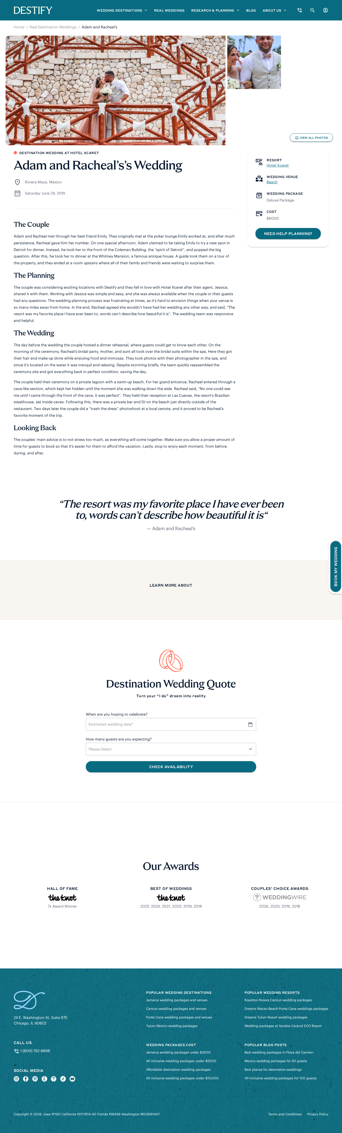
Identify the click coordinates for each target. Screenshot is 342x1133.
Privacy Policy (317, 1114)
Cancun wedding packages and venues (176, 1009)
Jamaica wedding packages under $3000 (178, 1052)
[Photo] (115, 90)
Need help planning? (288, 233)
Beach (272, 182)
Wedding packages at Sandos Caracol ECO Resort (283, 1026)
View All (311, 139)
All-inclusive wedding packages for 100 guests (281, 1078)
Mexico (55, 182)
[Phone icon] (299, 10)
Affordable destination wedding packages (178, 1069)
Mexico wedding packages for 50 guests (276, 1061)
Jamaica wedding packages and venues (177, 1000)
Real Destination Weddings (53, 27)
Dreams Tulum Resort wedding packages (276, 1017)
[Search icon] (312, 10)
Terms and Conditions (285, 1114)
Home (19, 27)
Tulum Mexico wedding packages (172, 1026)
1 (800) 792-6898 (34, 1050)
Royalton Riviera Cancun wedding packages (278, 1000)
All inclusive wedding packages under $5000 (181, 1061)
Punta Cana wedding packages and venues (179, 1017)
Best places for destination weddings (273, 1069)
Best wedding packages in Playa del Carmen (279, 1052)
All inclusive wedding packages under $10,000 (182, 1078)
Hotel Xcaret (278, 165)
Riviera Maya (36, 182)
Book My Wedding (335, 566)
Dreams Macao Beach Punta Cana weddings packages (286, 1009)
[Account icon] (325, 10)
